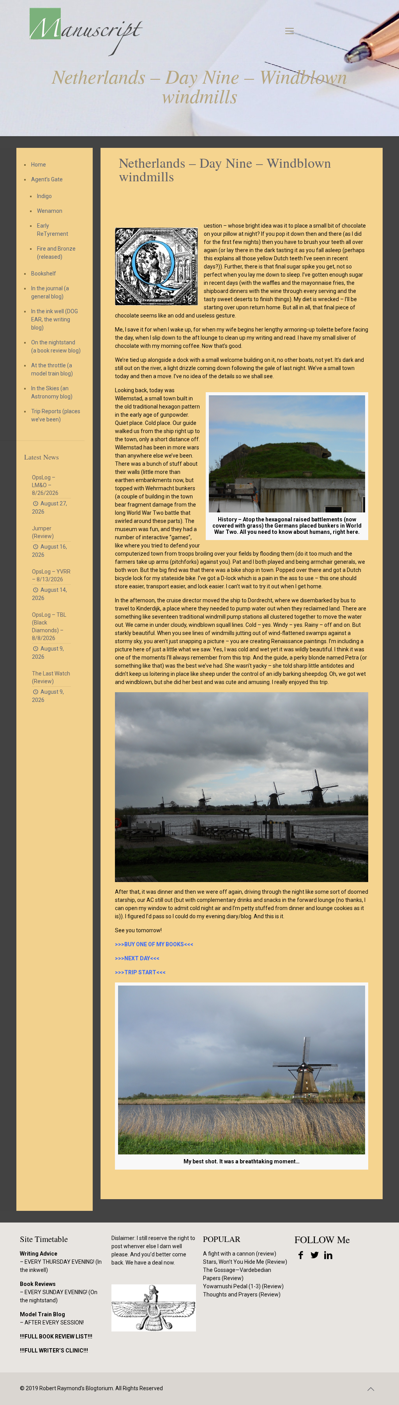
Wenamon (49, 211)
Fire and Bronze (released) (56, 253)
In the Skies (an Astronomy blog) (51, 392)
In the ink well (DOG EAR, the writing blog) (54, 319)
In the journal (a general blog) (50, 292)
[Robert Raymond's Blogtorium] (86, 31)
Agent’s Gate (47, 179)
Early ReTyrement (52, 230)
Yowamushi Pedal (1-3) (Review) (243, 1286)
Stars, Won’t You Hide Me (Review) (245, 1262)
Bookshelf (43, 273)
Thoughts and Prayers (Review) (242, 1294)
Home (38, 164)
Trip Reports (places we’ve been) (55, 415)
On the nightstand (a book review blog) (56, 346)
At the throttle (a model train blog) (52, 369)
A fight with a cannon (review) (239, 1254)
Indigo (44, 196)
